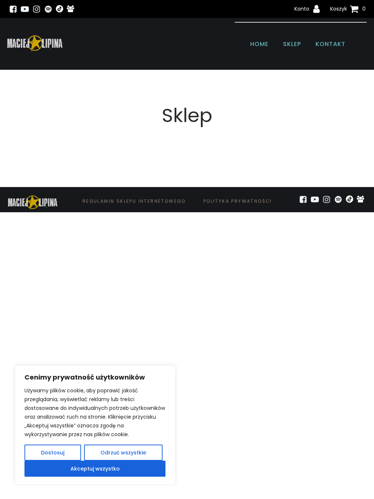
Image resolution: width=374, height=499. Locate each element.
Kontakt (331, 44)
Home (259, 44)
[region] (95, 424)
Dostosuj (52, 452)
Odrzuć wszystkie (123, 452)
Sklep (292, 44)
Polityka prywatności (237, 201)
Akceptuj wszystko (95, 468)
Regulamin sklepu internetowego (134, 201)
